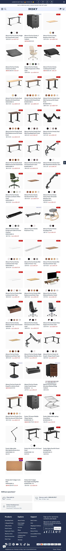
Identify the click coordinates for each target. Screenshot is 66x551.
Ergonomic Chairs (9, 531)
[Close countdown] (64, 2)
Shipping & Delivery (36, 525)
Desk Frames (8, 528)
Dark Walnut (10, 129)
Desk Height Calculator (21, 523)
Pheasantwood (30, 95)
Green (33, 64)
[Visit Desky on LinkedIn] (28, 544)
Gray (37, 129)
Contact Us (34, 536)
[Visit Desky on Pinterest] (13, 544)
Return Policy (34, 531)
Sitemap (20, 539)
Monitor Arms (8, 533)
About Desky (21, 520)
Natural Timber (18, 160)
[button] (60, 9)
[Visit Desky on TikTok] (24, 544)
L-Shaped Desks (9, 523)
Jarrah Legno (17, 290)
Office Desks (8, 525)
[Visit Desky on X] (21, 544)
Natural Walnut (14, 259)
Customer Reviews (23, 532)
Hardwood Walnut (52, 381)
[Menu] (2, 9)
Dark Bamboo (53, 33)
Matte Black (11, 33)
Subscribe (57, 528)
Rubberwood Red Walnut (13, 351)
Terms (54, 549)
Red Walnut (18, 129)
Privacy (59, 549)
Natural (13, 129)
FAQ (32, 523)
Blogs (19, 530)
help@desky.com (9, 549)
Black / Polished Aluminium (30, 320)
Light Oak (16, 129)
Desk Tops (8, 539)
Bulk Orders (34, 520)
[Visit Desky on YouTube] (17, 544)
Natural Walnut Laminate (52, 290)
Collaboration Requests (21, 536)
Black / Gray (52, 320)
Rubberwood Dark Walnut (18, 351)
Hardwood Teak (49, 381)
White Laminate (46, 290)
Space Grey (54, 192)
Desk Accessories (9, 536)
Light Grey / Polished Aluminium (36, 320)
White (14, 33)
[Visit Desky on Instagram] (10, 544)
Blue (36, 64)
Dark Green (14, 192)
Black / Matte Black (33, 320)
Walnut (27, 95)
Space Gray (17, 33)
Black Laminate (49, 290)
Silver (53, 129)
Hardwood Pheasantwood (46, 381)
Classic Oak (17, 259)
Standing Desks (9, 520)
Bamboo (50, 33)
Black (27, 64)
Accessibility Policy (36, 533)
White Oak (33, 95)
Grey (50, 226)
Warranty (33, 528)
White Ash (36, 95)
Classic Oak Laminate (54, 290)
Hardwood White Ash (54, 381)
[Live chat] (4, 546)
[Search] (5, 9)
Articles (20, 527)
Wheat (30, 64)
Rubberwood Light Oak (10, 351)
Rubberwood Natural (16, 351)
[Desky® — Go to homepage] (33, 9)
